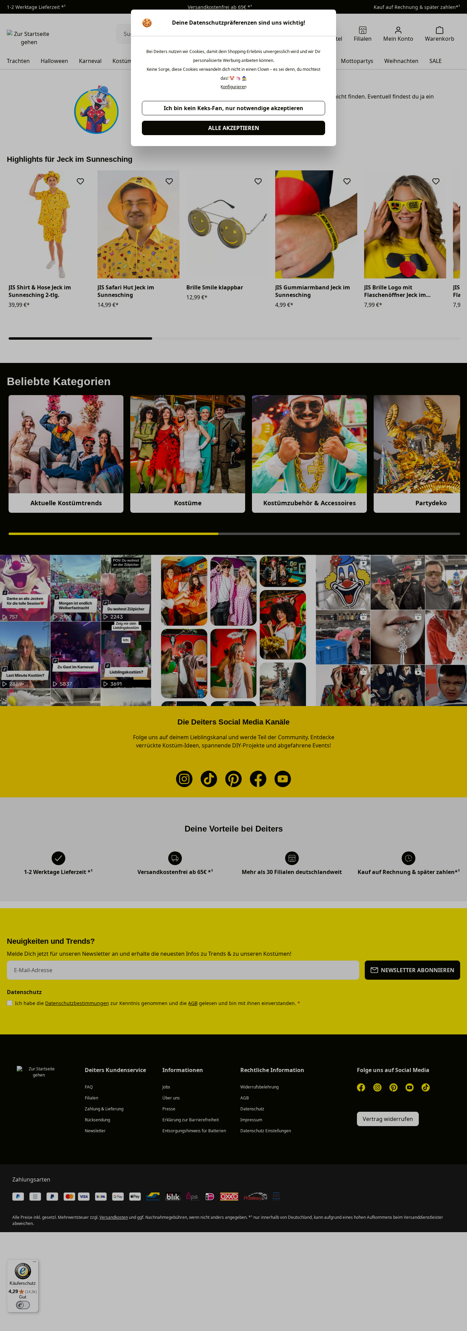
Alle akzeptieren (233, 128)
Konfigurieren (233, 86)
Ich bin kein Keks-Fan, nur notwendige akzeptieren (233, 108)
